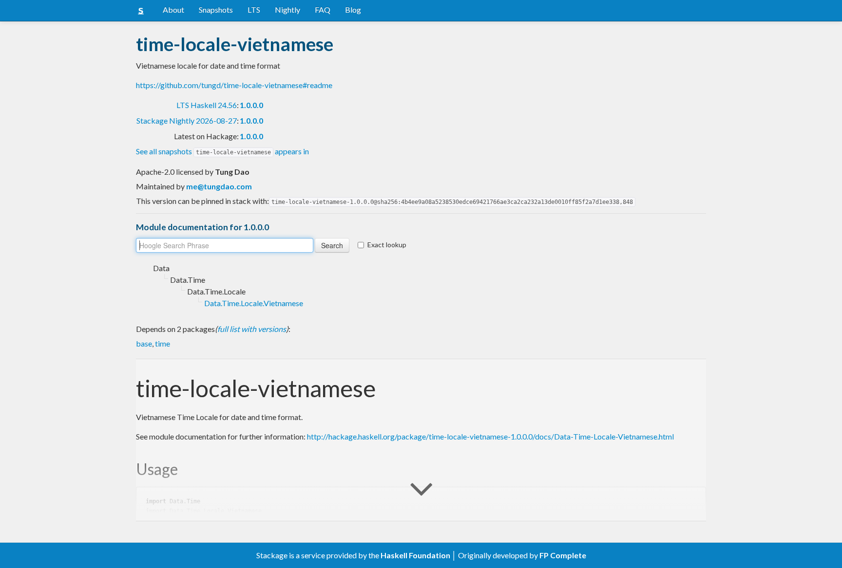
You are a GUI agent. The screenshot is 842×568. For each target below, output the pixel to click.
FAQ (322, 9)
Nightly (287, 9)
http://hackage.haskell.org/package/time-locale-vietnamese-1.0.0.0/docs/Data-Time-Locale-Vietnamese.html (490, 436)
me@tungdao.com (219, 186)
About (173, 9)
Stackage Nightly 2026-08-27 (186, 120)
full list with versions (251, 328)
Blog (353, 9)
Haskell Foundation (415, 555)
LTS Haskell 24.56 (206, 105)
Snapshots (216, 9)
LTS (254, 9)
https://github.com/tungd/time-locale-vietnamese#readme (234, 85)
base (144, 343)
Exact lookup (386, 244)
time (162, 343)
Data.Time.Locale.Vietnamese (253, 303)
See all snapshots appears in (222, 151)
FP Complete (562, 555)
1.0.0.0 (251, 105)
